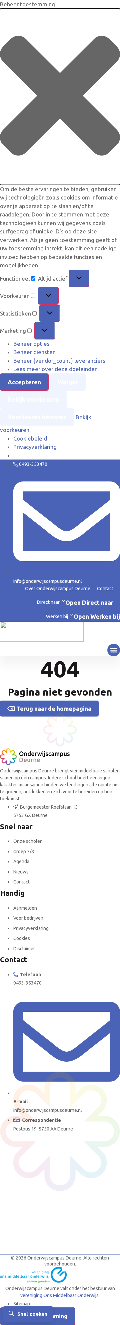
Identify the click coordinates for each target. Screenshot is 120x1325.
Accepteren (24, 382)
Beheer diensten (34, 352)
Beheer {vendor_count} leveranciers (59, 360)
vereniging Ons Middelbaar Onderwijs (59, 1295)
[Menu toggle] (113, 650)
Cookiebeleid (30, 438)
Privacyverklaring (35, 447)
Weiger (68, 382)
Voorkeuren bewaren (37, 417)
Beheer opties (31, 343)
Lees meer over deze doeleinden (55, 369)
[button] (60, 97)
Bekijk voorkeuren (33, 399)
